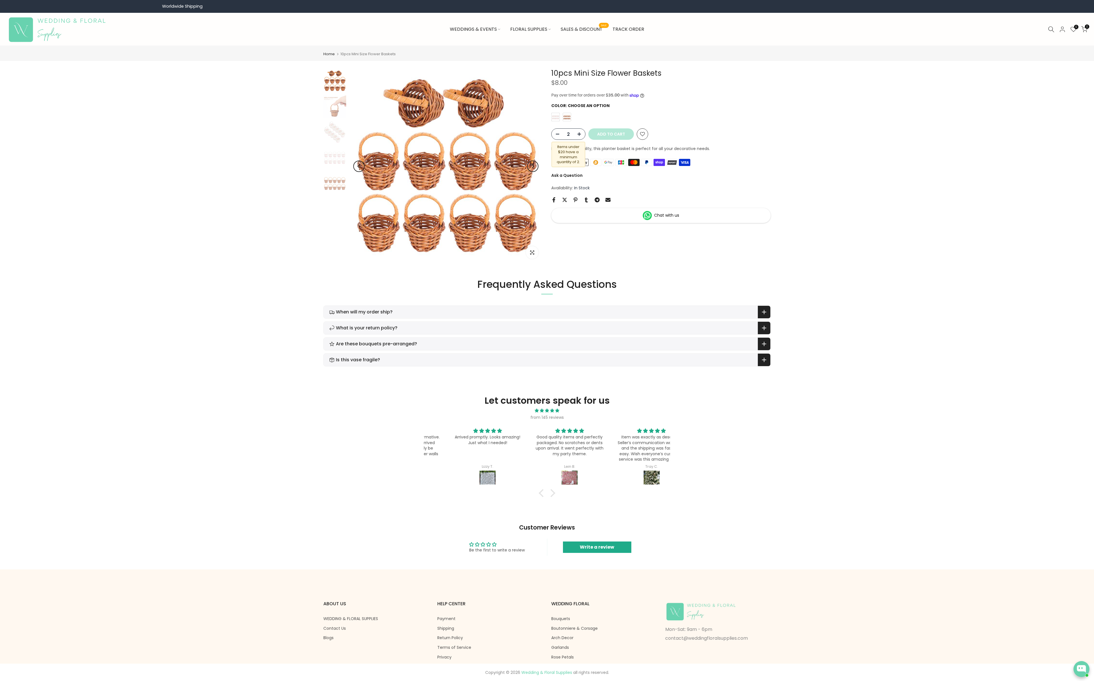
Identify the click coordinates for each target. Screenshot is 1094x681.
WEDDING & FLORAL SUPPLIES (350, 618)
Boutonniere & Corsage (574, 628)
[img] (547, 410)
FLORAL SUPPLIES (528, 29)
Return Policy (450, 638)
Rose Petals (562, 657)
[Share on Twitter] (564, 199)
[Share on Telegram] (597, 199)
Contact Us (334, 628)
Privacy (444, 657)
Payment (446, 618)
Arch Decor (562, 638)
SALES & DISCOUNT (584, 29)
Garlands (560, 647)
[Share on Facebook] (553, 199)
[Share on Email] (608, 199)
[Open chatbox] (1081, 669)
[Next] (532, 166)
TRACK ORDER (628, 29)
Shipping (445, 628)
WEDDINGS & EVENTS (473, 29)
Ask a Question (567, 175)
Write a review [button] (597, 547)
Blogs (328, 638)
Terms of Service (454, 647)
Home (329, 54)
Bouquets (560, 618)
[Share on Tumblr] (586, 199)
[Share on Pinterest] (575, 199)
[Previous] (359, 166)
